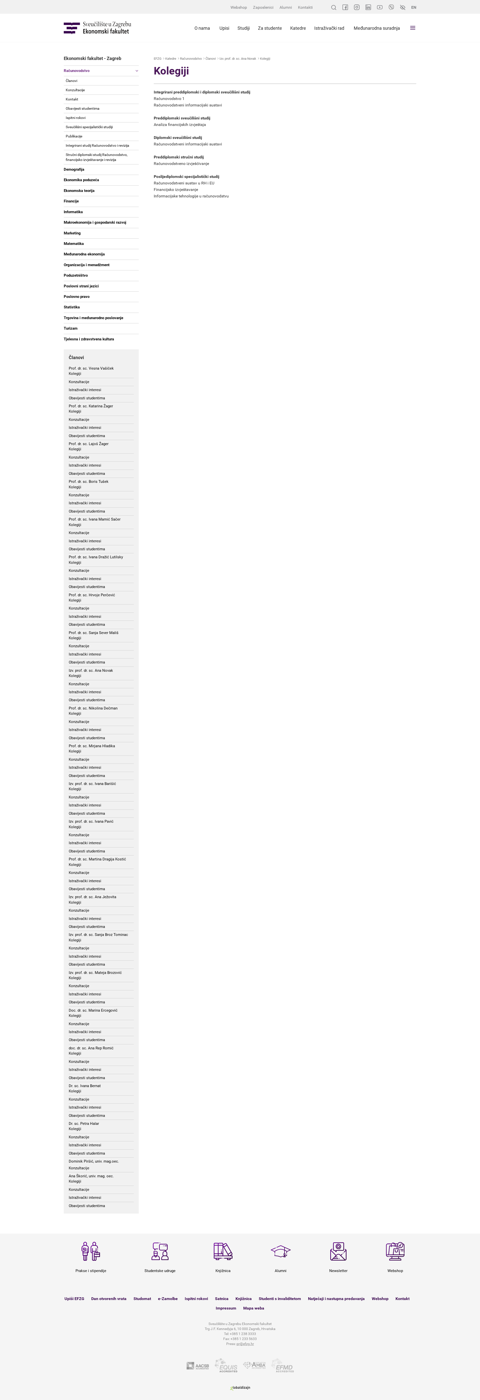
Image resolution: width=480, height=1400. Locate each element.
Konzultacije (75, 90)
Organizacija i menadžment (87, 265)
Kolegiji (75, 373)
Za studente (270, 28)
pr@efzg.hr (245, 1344)
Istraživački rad (329, 28)
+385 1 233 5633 (243, 1339)
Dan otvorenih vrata (108, 1298)
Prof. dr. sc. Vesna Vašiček (91, 368)
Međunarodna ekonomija (84, 254)
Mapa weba (253, 1308)
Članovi (71, 81)
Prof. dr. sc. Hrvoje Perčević (92, 595)
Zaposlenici (263, 7)
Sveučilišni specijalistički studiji (89, 127)
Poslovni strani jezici (81, 286)
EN (413, 7)
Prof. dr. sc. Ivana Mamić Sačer (94, 519)
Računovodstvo (77, 70)
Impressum (226, 1308)
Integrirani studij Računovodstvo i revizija (97, 145)
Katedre (298, 28)
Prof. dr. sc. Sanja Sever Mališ (93, 633)
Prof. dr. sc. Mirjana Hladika (92, 746)
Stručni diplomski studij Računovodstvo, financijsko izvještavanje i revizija (97, 157)
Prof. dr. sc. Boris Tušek (88, 481)
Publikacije (74, 136)
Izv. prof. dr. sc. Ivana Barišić (92, 783)
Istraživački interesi (85, 390)
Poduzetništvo (76, 275)
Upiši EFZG (74, 1298)
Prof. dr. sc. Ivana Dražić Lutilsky (96, 557)
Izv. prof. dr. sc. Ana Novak (91, 670)
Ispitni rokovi (76, 118)
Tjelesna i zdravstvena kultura (89, 339)
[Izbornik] (413, 28)
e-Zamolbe (168, 1298)
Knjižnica (244, 1298)
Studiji (244, 28)
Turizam (71, 328)
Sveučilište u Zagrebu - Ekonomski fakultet (97, 27)
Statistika (72, 307)
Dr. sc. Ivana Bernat (85, 1086)
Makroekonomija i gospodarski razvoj (95, 222)
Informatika (73, 212)
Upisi (224, 28)
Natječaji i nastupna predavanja (336, 1298)
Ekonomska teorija (79, 190)
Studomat (142, 1298)
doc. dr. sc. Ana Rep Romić (91, 1048)
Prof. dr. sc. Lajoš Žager (88, 444)
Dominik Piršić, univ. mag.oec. (94, 1161)
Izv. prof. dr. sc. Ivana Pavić (91, 821)
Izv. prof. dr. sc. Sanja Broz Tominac (98, 934)
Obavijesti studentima (83, 108)
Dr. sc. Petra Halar (84, 1123)
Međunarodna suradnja (377, 28)
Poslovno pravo (77, 296)
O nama (202, 28)
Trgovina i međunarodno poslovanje (93, 318)
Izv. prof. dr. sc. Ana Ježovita (92, 897)
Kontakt (72, 99)
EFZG (158, 58)
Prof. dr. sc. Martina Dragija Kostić (97, 859)
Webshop (238, 7)
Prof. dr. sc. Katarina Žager (91, 406)
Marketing (72, 233)
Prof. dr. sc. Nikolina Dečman (93, 708)
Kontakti (305, 7)
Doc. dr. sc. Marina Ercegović (93, 1010)
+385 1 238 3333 (243, 1334)
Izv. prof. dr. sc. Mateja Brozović (95, 972)
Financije (71, 201)
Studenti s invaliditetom (280, 1298)
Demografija (74, 169)
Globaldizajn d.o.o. (240, 1388)
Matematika (74, 243)
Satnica (221, 1298)
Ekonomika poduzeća (81, 180)
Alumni (286, 7)
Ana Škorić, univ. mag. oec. (91, 1176)
